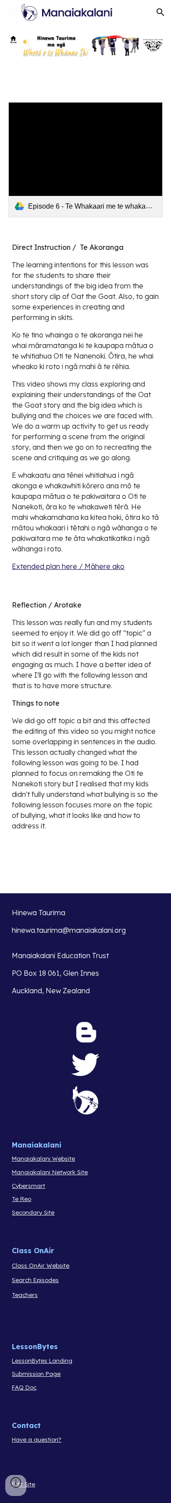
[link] (85, 160)
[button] (10, 12)
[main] (85, 406)
